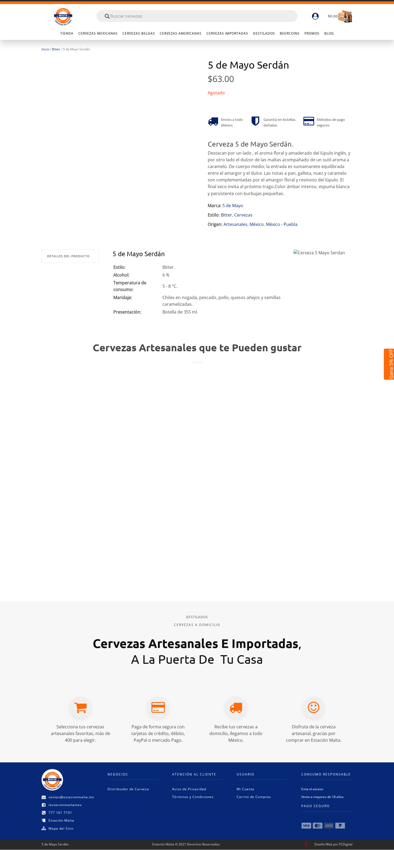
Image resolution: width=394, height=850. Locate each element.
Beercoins (290, 33)
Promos (311, 33)
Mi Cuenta (245, 789)
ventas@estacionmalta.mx (71, 797)
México (257, 224)
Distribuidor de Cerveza (128, 789)
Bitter (56, 49)
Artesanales (235, 224)
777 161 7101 (60, 812)
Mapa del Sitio (61, 828)
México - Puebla (282, 224)
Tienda (66, 33)
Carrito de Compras (254, 797)
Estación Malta (61, 820)
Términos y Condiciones (193, 797)
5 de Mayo (232, 205)
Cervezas (243, 215)
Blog (329, 33)
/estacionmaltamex (65, 805)
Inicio (45, 49)
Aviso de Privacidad (189, 789)
